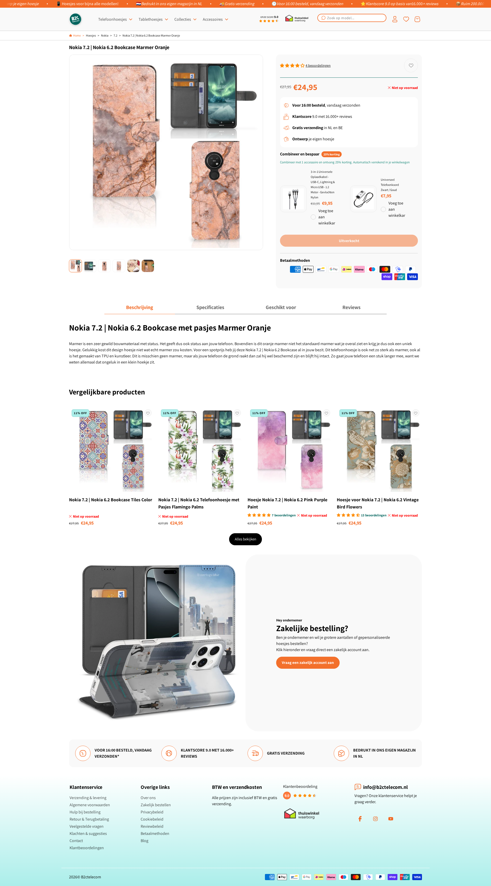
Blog (144, 840)
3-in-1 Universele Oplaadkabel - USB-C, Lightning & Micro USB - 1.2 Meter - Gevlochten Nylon (323, 184)
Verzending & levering (88, 797)
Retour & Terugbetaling (89, 819)
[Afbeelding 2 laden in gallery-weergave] (90, 265)
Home (77, 35)
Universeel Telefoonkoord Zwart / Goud (390, 185)
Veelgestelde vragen (87, 826)
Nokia (104, 35)
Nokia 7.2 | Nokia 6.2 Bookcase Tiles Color (110, 500)
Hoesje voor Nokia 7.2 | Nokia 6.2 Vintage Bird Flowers (378, 503)
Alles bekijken (245, 539)
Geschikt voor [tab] (281, 307)
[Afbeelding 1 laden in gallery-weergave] (75, 265)
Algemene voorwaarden (90, 805)
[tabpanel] (245, 343)
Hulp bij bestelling (85, 812)
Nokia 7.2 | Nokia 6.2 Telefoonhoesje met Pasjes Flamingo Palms (198, 503)
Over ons (148, 797)
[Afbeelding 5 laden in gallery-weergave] (133, 265)
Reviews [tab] (351, 307)
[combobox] (351, 18)
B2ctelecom (91, 877)
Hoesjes (91, 35)
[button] (352, 18)
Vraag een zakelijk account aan (308, 662)
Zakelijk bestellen (156, 805)
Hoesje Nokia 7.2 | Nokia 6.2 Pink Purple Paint (287, 503)
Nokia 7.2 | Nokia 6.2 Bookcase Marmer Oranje (151, 35)
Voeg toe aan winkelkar (326, 217)
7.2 (115, 35)
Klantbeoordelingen (87, 847)
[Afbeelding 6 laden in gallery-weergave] (147, 265)
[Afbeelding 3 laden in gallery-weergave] (104, 265)
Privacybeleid (152, 812)
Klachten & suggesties (88, 833)
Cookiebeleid (152, 819)
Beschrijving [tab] (139, 307)
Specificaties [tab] (210, 307)
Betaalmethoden (155, 833)
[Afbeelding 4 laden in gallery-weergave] (119, 265)
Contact (76, 840)
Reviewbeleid (152, 826)
